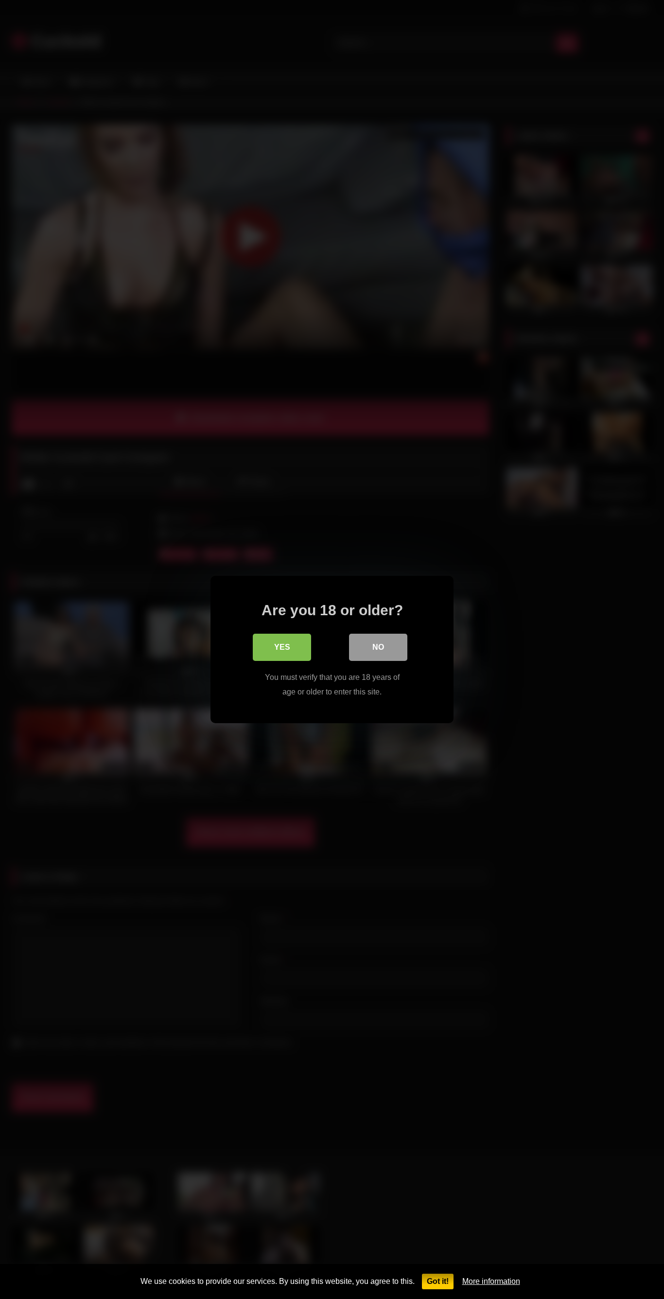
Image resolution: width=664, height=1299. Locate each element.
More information (491, 1281)
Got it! (438, 1281)
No (378, 647)
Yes (282, 647)
